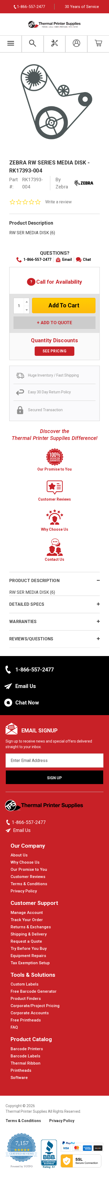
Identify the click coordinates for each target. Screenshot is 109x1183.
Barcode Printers (27, 1048)
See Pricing (55, 351)
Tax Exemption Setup (30, 963)
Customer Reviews (28, 876)
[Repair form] (54, 44)
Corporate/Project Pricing (35, 1005)
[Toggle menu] (11, 43)
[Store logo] (45, 807)
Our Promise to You (29, 869)
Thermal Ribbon (25, 1063)
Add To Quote (56, 322)
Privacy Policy (24, 891)
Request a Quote (26, 941)
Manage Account (27, 912)
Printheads (21, 1070)
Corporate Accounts (30, 1013)
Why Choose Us (25, 862)
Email (67, 259)
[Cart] (98, 44)
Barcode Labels (25, 1056)
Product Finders (26, 998)
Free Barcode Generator (34, 991)
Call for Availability (54, 282)
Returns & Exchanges (31, 927)
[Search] (32, 44)
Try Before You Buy (29, 948)
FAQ (14, 1027)
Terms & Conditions (29, 883)
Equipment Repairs (28, 955)
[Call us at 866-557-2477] (9, 822)
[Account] (76, 44)
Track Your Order (27, 919)
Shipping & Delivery (29, 934)
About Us (19, 855)
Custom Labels (24, 984)
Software (19, 1077)
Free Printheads (26, 1020)
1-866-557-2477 (37, 259)
